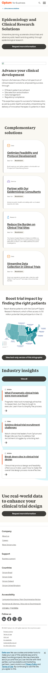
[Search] (39, 3)
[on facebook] (9, 619)
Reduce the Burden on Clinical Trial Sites (21, 226)
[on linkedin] (4, 619)
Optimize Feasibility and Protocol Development (22, 154)
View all (24, 379)
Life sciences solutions (11, 8)
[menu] (44, 3)
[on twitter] (14, 619)
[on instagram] (20, 619)
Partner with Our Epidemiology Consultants (24, 190)
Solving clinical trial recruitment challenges (22, 426)
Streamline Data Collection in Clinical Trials (23, 265)
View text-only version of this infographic (24, 357)
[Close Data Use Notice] (45, 652)
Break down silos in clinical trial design (22, 458)
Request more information (24, 46)
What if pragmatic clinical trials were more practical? (22, 394)
